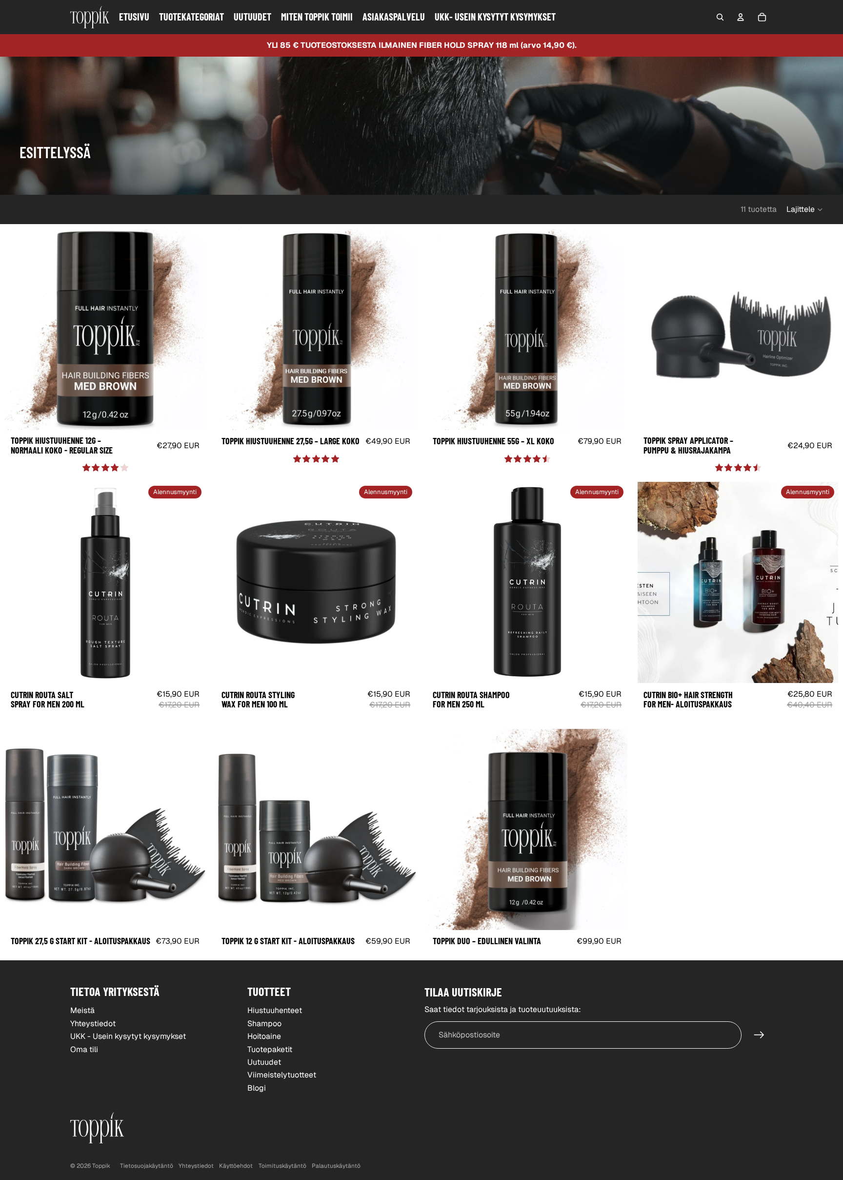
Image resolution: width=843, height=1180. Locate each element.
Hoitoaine (264, 1036)
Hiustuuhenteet (274, 1010)
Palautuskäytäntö (336, 1166)
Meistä (82, 1010)
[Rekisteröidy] (759, 1035)
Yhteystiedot (93, 1023)
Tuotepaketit (269, 1049)
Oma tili (84, 1049)
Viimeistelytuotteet (281, 1075)
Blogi (256, 1088)
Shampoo (264, 1023)
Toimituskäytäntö (282, 1166)
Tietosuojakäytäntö (146, 1166)
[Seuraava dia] (190, 329)
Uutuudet (264, 1062)
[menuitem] (134, 17)
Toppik (101, 1166)
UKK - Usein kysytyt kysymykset (128, 1036)
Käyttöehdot (236, 1166)
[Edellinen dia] (19, 329)
